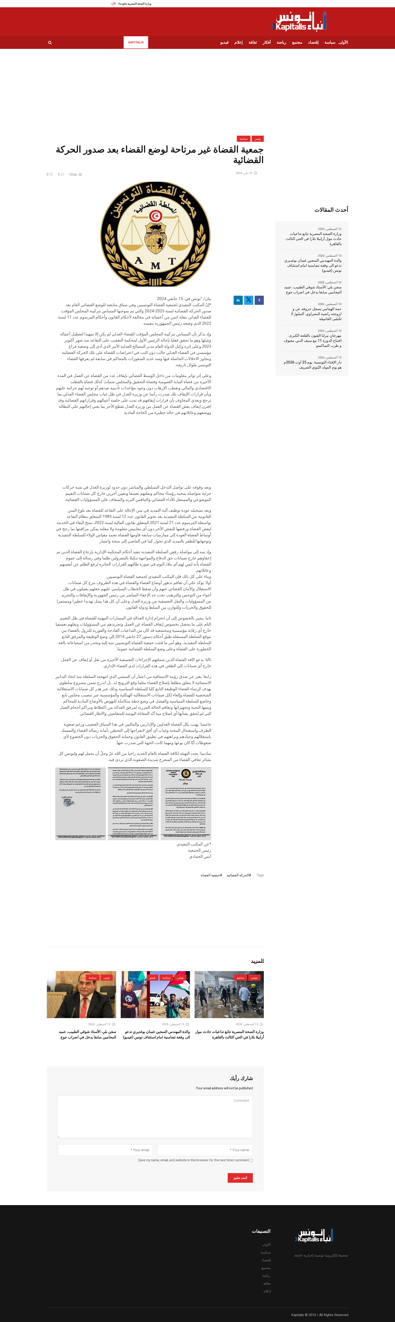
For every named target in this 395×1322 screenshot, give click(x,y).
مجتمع (240, 978)
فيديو (152, 978)
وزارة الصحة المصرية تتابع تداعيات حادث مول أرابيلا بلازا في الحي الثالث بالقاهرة (229, 1034)
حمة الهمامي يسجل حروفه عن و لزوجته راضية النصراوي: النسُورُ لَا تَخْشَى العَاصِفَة (316, 314)
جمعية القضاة (210, 875)
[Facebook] (259, 300)
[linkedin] (238, 300)
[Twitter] (248, 300)
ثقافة (267, 1283)
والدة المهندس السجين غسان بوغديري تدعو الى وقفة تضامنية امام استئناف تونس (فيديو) (156, 1034)
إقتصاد (266, 1260)
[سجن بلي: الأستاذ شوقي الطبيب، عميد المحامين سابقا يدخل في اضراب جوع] (81, 994)
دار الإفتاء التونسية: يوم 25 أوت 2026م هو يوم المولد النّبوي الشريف (313, 365)
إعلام (267, 1291)
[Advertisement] (133, 452)
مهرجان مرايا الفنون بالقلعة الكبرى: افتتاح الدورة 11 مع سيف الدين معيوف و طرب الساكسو (313, 340)
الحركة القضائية (238, 875)
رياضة (266, 1275)
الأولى (266, 1244)
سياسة (244, 139)
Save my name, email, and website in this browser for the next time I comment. (193, 1160)
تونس (258, 139)
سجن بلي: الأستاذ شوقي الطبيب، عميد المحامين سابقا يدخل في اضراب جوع (87, 1034)
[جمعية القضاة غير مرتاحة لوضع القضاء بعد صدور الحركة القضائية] (155, 233)
